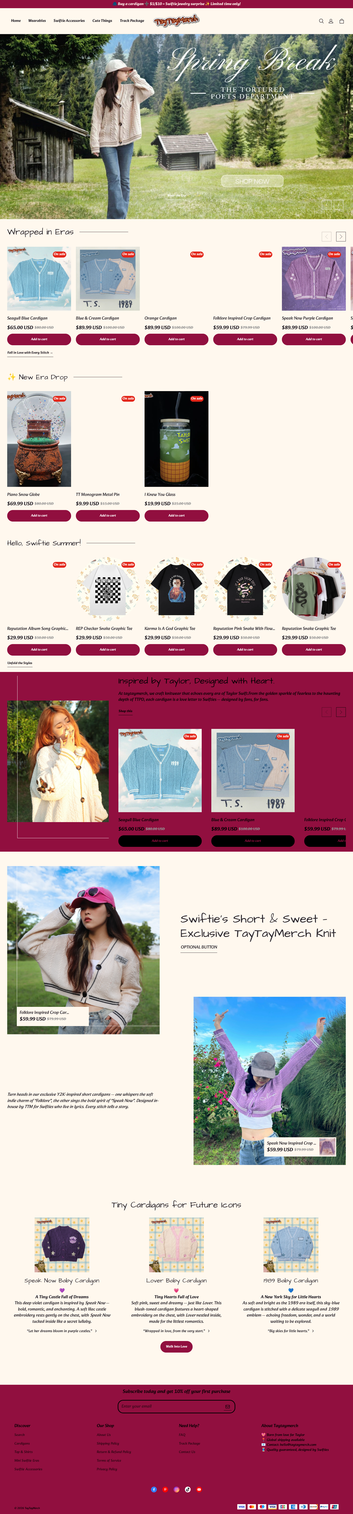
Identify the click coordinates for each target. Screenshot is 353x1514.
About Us (104, 1435)
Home (16, 21)
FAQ (182, 1435)
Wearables (37, 21)
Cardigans (22, 1444)
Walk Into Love (176, 1346)
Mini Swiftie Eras (26, 1461)
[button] (321, 21)
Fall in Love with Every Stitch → (30, 353)
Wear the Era (176, 195)
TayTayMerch (32, 1508)
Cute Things (102, 21)
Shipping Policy (108, 1444)
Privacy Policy (107, 1469)
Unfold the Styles (19, 663)
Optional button (199, 947)
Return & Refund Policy (114, 1452)
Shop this (125, 711)
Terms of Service (109, 1461)
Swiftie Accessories (69, 21)
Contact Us (187, 1452)
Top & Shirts (23, 1452)
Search (19, 1435)
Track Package (132, 21)
